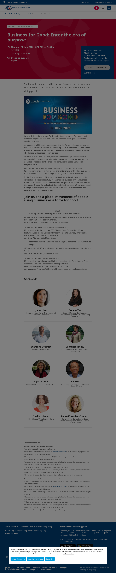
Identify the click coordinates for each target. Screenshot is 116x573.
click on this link (68, 554)
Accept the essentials (35, 559)
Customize (49, 559)
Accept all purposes (18, 559)
